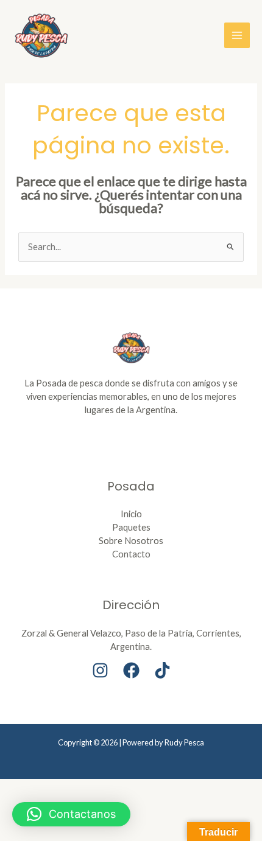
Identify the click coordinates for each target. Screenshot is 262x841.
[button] (71, 814)
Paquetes (131, 527)
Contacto (131, 554)
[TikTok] (162, 670)
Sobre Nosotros (131, 541)
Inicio (131, 514)
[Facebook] (131, 670)
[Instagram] (100, 670)
